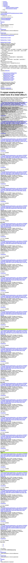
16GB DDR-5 (12, 57)
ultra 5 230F (23, 50)
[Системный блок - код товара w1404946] (14, 121)
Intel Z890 (16, 59)
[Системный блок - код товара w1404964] (14, 417)
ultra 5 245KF (5, 52)
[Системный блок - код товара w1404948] (14, 171)
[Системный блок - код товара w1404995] (14, 295)
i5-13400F (25, 49)
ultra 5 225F (17, 50)
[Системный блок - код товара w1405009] (14, 102)
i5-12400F (19, 49)
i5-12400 (13, 49)
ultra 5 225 (10, 50)
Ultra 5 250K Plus (6, 49)
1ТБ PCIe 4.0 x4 (5, 63)
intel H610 (3, 60)
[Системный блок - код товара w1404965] (14, 241)
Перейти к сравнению (6, 88)
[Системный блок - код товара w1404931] (14, 188)
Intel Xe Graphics (13, 65)
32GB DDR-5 (20, 57)
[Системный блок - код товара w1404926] (14, 311)
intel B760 (22, 59)
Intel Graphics (5, 65)
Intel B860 (4, 59)
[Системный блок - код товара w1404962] (14, 365)
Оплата (5, 1)
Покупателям (6, 6)
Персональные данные (11, 8)
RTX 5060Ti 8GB (23, 66)
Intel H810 (10, 59)
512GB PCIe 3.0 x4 (15, 63)
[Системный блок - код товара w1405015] (14, 472)
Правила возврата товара (12, 7)
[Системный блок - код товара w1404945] (14, 138)
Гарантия (5, 5)
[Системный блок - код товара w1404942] (14, 507)
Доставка (5, 2)
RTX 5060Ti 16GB (13, 66)
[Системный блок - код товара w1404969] (14, 453)
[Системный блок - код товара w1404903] (14, 490)
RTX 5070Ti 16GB (15, 68)
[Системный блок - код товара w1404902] (14, 525)
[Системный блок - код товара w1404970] (14, 330)
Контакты (5, 3)
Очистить (7, 70)
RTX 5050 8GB (22, 65)
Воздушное (4, 54)
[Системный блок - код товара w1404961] (14, 348)
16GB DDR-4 (5, 57)
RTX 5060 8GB (4, 66)
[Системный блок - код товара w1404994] (14, 383)
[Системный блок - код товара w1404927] (14, 435)
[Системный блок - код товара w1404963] (14, 399)
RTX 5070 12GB (6, 68)
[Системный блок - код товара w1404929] (14, 277)
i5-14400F (4, 50)
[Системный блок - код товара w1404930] (14, 205)
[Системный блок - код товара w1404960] (14, 223)
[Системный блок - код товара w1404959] (14, 259)
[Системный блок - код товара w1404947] (14, 155)
